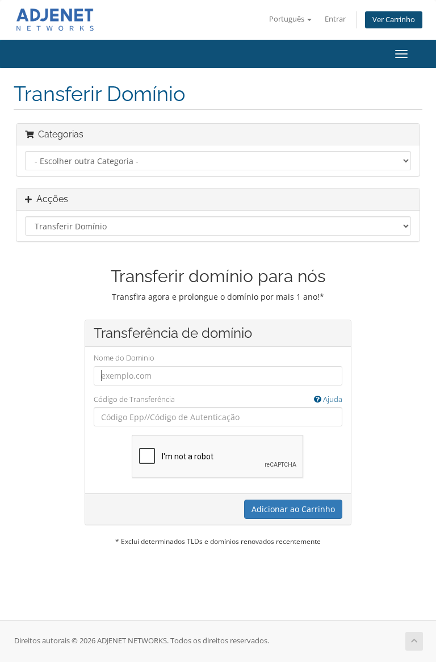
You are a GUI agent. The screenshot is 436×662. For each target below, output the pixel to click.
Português (287, 19)
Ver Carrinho (393, 19)
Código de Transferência (218, 399)
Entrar (335, 19)
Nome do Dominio (124, 358)
